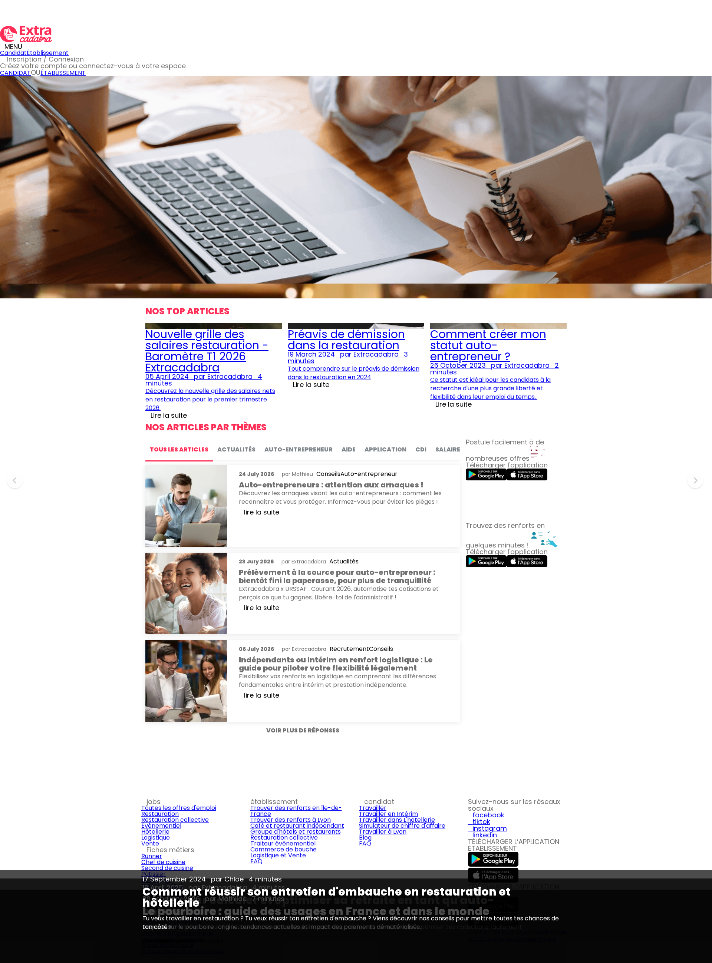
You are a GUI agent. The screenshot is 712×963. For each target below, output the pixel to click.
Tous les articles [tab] (179, 449)
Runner (151, 856)
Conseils (154, 941)
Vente (150, 843)
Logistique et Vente (278, 855)
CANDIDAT (15, 73)
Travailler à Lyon (382, 831)
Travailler (372, 808)
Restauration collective (175, 819)
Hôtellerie (155, 831)
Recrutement (349, 649)
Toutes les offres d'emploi (178, 808)
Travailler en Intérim (388, 814)
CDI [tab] (420, 449)
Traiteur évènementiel (283, 843)
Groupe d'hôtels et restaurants (295, 831)
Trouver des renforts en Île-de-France (296, 811)
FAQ (256, 861)
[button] (16, 482)
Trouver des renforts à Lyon (290, 819)
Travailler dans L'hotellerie (397, 819)
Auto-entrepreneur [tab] (298, 449)
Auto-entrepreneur (369, 474)
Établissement (48, 53)
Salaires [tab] (449, 449)
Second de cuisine (167, 868)
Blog (365, 837)
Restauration (160, 814)
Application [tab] (385, 449)
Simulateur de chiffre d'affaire (402, 825)
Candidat (13, 53)
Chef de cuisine (163, 862)
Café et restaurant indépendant (297, 825)
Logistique (155, 837)
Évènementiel (161, 825)
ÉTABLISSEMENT (63, 73)
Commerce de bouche (283, 849)
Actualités (181, 941)
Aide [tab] (349, 449)
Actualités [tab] (236, 449)
